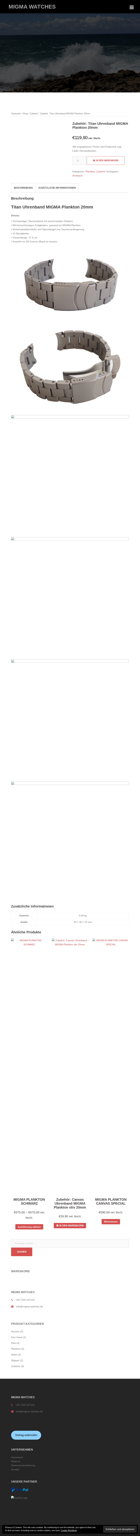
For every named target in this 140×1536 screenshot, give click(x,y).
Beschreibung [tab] (23, 187)
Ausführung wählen (29, 1227)
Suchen (21, 1252)
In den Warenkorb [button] (71, 1225)
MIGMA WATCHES (32, 7)
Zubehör (34, 113)
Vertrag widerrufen (26, 1435)
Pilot (13, 1343)
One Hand (16, 1337)
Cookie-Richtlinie (69, 1530)
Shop (25, 113)
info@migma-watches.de (29, 1306)
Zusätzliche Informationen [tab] (57, 187)
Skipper (15, 1360)
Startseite (16, 113)
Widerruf (15, 1461)
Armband (77, 175)
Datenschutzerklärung (23, 1465)
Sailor (14, 1354)
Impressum (17, 1457)
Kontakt (15, 1469)
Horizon (15, 1331)
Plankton (90, 171)
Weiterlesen (111, 1221)
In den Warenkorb (107, 160)
